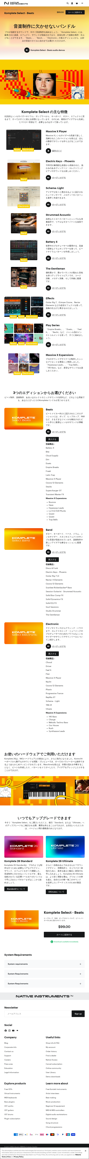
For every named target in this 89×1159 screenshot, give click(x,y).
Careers (7, 1060)
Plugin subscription (12, 1118)
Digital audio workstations (56, 1114)
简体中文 (23, 1146)
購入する (52, 439)
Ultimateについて (56, 892)
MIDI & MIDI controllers (55, 1110)
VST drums (8, 1114)
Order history (51, 1051)
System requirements (18, 964)
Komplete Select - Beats (19, 13)
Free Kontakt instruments (56, 1089)
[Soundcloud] (17, 1030)
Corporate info (10, 1047)
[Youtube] (13, 1030)
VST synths (8, 1106)
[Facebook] (5, 1030)
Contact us (8, 1051)
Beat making (51, 1097)
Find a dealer (51, 1055)
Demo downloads (53, 1076)
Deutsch (16, 1146)
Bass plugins (9, 1102)
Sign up (78, 1014)
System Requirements (18, 974)
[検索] (67, 3)
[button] (44, 50)
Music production (53, 1102)
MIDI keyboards (10, 1097)
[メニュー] (82, 3)
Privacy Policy (18, 1156)
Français (28, 1146)
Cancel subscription (54, 1064)
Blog (6, 1043)
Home (6, 9)
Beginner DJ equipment (55, 1106)
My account (50, 1047)
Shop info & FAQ (52, 1043)
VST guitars (9, 1110)
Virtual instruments (12, 1093)
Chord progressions (54, 1127)
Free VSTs (8, 1089)
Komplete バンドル (17, 9)
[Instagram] (9, 1030)
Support (7, 1055)
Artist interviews (52, 1093)
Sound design (51, 1118)
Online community (53, 1068)
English (6, 1146)
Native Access (51, 1060)
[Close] (85, 1150)
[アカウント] (72, 3)
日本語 (12, 1146)
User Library (51, 1072)
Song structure (52, 1123)
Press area (8, 1064)
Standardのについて (16, 889)
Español (34, 1146)
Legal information (11, 1072)
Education (8, 1068)
